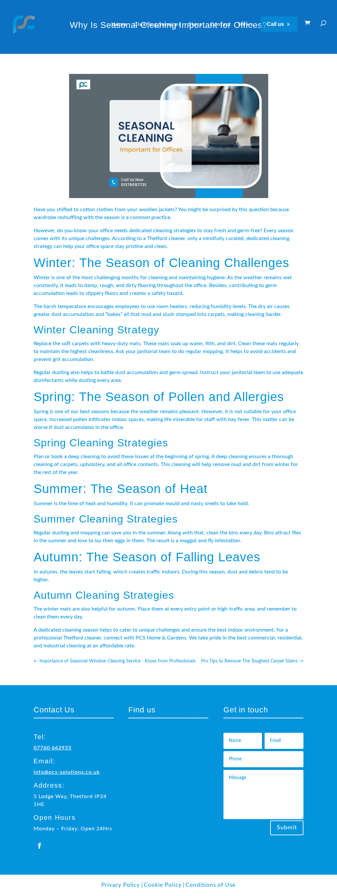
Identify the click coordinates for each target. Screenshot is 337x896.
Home (119, 24)
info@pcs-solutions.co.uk (67, 772)
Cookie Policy (163, 885)
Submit (287, 828)
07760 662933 (52, 747)
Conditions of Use (211, 885)
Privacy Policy (120, 885)
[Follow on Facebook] (39, 846)
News (245, 24)
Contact (220, 24)
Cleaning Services (157, 24)
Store (195, 24)
